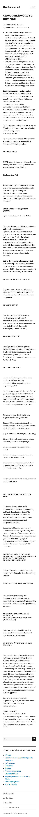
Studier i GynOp (11, 784)
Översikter (9, 766)
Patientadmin (10, 763)
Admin (7, 779)
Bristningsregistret (12, 782)
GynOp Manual (11, 7)
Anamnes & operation (13, 771)
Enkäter (8, 768)
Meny (33, 7)
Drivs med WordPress (20, 813)
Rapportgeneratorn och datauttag (17, 776)
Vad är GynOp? (8, 793)
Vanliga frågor (8, 798)
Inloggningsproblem (11, 807)
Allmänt (8, 755)
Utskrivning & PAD (12, 774)
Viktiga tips (7, 803)
